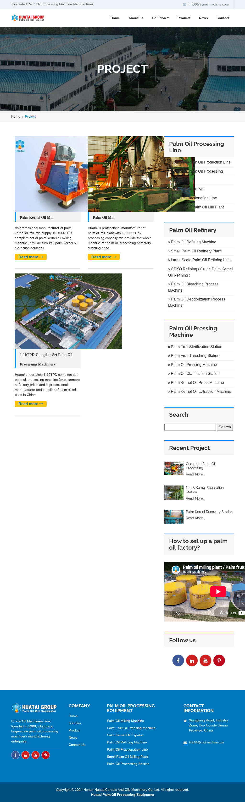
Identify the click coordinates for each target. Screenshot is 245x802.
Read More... (195, 474)
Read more (28, 257)
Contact (223, 18)
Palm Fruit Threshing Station (195, 356)
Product (184, 18)
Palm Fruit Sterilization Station (196, 347)
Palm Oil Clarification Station (195, 373)
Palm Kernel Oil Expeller (125, 735)
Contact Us (77, 745)
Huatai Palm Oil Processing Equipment (122, 795)
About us (136, 18)
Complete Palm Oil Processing (197, 171)
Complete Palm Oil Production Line (201, 162)
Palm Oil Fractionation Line (194, 198)
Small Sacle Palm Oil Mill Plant (197, 207)
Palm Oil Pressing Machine (194, 365)
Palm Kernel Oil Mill (36, 217)
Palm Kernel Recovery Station (209, 512)
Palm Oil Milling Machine (125, 721)
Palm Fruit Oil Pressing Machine (131, 728)
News (203, 18)
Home (115, 18)
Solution (75, 723)
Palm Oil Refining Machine (193, 242)
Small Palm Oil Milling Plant (127, 756)
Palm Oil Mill (103, 217)
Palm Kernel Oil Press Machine (197, 383)
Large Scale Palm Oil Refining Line (201, 260)
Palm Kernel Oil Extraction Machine (201, 391)
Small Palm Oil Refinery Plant (196, 251)
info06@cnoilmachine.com (209, 4)
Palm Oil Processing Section (128, 764)
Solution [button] (159, 18)
